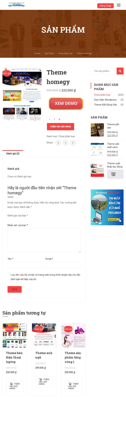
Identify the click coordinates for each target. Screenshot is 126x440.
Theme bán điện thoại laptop (14, 357)
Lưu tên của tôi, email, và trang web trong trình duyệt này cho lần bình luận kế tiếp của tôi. (45, 277)
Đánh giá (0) (12, 153)
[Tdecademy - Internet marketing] (17, 5)
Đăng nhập (105, 5)
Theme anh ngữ (43, 355)
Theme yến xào (113, 126)
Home (37, 53)
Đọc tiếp (113, 174)
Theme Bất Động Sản (105, 104)
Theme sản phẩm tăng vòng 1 (73, 357)
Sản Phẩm (49, 53)
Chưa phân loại (65, 53)
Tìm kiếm (121, 71)
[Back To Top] (119, 434)
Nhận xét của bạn (18, 225)
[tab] (12, 153)
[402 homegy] (22, 94)
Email (49, 258)
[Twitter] (65, 142)
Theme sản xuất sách (113, 145)
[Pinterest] (73, 142)
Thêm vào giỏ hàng (60, 126)
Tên (10, 258)
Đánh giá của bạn (18, 215)
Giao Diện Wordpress (105, 99)
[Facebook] (58, 142)
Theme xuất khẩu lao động (114, 165)
